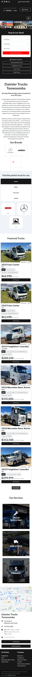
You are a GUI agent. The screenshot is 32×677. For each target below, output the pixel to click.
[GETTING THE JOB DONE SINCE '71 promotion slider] (24, 27)
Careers (19, 662)
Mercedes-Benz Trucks (17, 62)
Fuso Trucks (17, 69)
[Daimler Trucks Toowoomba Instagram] (5, 1)
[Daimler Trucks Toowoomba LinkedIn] (7, 1)
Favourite (23, 262)
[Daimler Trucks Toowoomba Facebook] (2, 1)
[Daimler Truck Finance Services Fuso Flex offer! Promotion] (16, 25)
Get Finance (16, 280)
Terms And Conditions (23, 664)
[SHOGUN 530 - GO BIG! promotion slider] (19, 27)
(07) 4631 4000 (24, 1)
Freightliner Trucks (17, 65)
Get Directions (16, 646)
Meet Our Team (21, 660)
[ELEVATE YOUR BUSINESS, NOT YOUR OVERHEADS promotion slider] (17, 27)
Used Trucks (16, 72)
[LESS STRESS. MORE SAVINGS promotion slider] (15, 27)
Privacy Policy (21, 666)
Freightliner (4, 656)
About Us (20, 656)
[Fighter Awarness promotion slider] (10, 27)
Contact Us (16, 641)
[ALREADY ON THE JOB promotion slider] (5, 27)
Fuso (2, 658)
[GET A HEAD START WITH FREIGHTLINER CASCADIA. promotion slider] (8, 27)
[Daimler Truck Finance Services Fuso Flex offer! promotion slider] (12, 27)
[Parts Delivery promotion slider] (26, 27)
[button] (28, 18)
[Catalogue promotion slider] (21, 27)
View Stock (16, 488)
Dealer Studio (12, 675)
